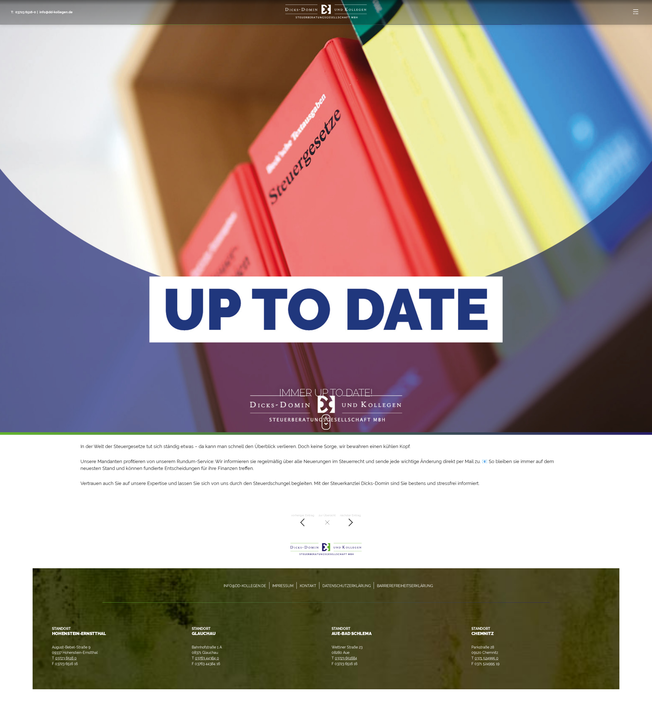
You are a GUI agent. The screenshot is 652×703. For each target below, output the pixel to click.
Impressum (282, 586)
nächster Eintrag (350, 515)
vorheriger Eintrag (302, 515)
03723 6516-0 (25, 12)
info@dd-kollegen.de (56, 12)
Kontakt (308, 586)
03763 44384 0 (207, 658)
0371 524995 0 (486, 658)
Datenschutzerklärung (346, 586)
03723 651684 (346, 658)
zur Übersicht (327, 515)
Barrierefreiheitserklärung (405, 586)
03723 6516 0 (66, 658)
